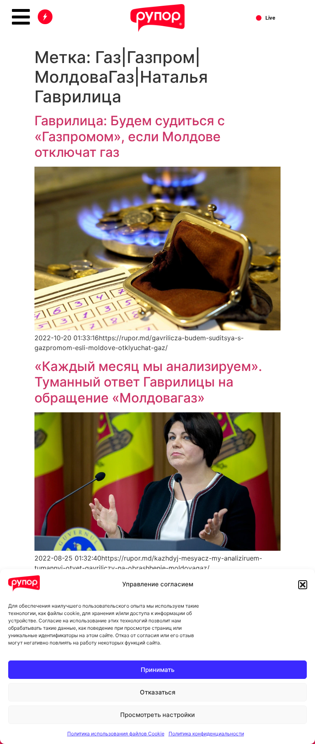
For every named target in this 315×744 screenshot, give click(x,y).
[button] (303, 585)
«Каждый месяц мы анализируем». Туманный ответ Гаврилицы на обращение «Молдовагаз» (148, 382)
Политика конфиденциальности (206, 733)
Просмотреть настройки (157, 715)
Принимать (157, 670)
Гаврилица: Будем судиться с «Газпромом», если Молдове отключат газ (129, 136)
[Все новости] (45, 16)
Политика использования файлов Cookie (115, 733)
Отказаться (158, 692)
